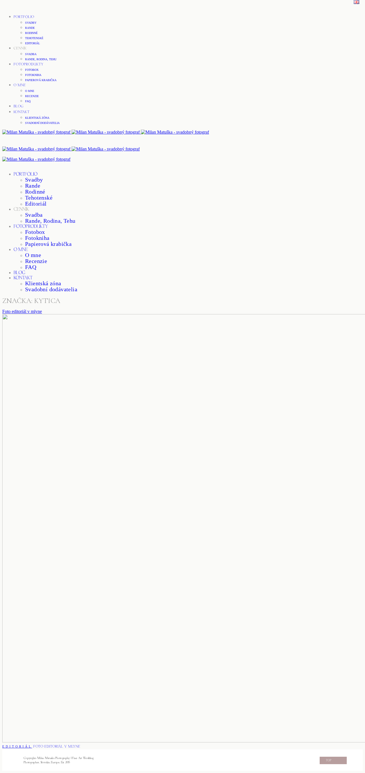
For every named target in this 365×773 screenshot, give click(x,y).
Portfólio (24, 17)
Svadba (30, 54)
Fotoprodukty (29, 64)
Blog (19, 106)
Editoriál (32, 43)
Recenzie (32, 96)
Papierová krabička (40, 80)
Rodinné (31, 33)
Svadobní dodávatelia (42, 123)
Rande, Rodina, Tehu (40, 59)
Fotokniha (33, 75)
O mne (20, 85)
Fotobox (31, 69)
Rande (30, 27)
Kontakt (22, 112)
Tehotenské (34, 38)
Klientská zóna (37, 117)
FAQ (28, 101)
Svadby (30, 22)
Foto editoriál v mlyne (22, 311)
